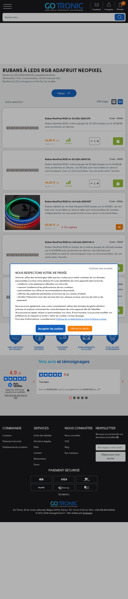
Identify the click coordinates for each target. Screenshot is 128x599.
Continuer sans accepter (101, 268)
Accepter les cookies (50, 328)
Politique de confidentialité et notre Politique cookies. (81, 318)
